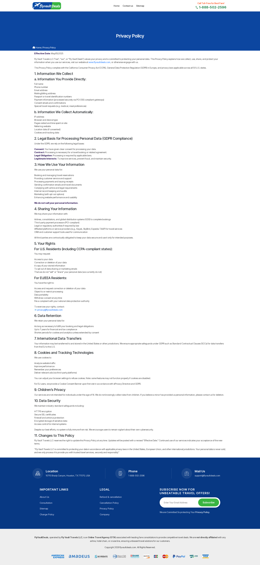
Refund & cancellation (111, 497)
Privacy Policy (107, 508)
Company (105, 514)
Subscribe (209, 502)
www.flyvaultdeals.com (99, 62)
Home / (38, 47)
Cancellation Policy (109, 502)
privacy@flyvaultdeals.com (50, 309)
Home (117, 6)
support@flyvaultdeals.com (207, 475)
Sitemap (140, 6)
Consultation (46, 502)
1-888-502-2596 (212, 7)
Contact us (128, 6)
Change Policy (47, 514)
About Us (44, 497)
